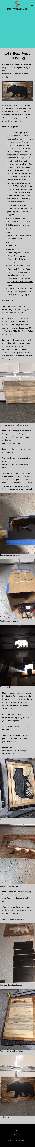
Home (17, 1131)
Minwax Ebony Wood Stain (21, 275)
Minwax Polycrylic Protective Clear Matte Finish (20, 282)
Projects (17, 1135)
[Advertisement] (17, 30)
